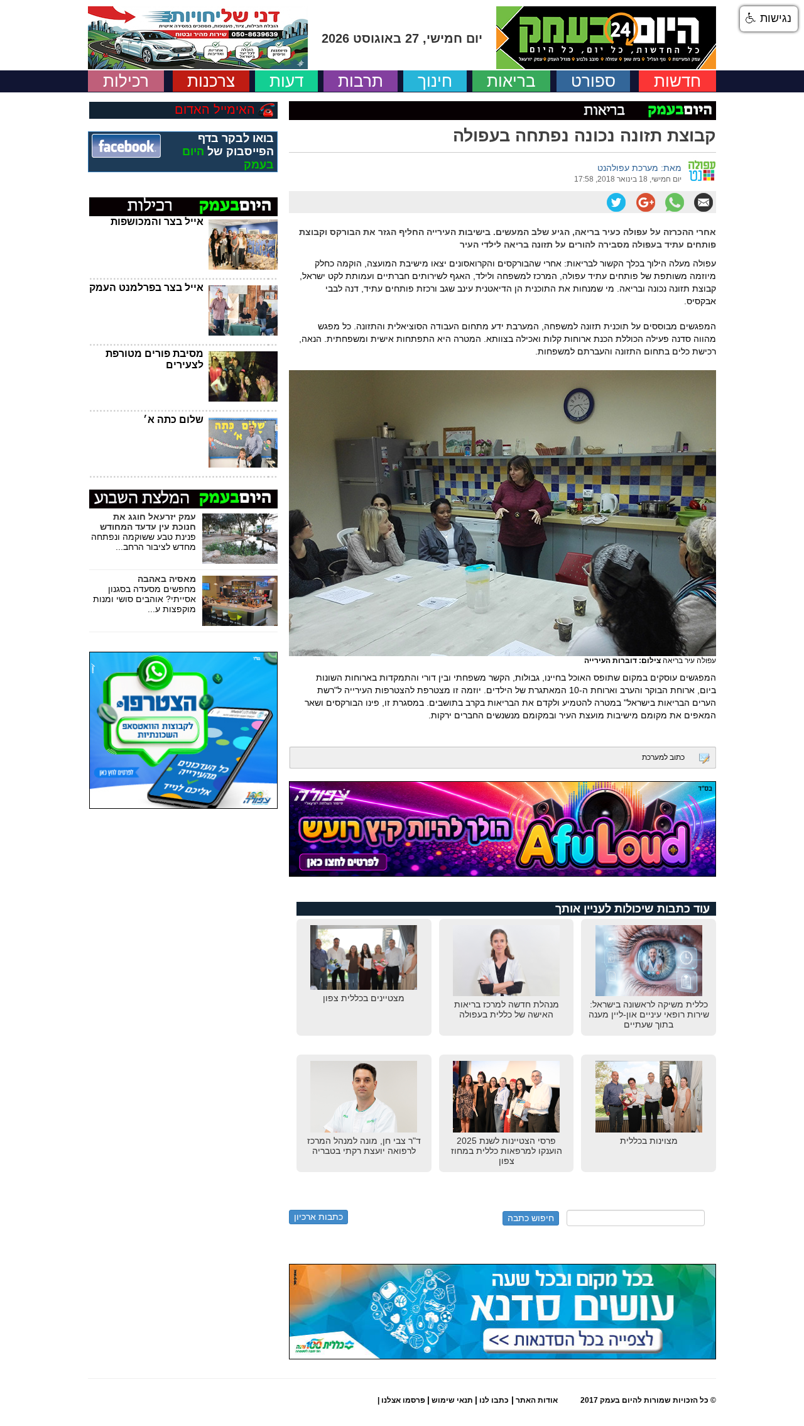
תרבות (360, 81)
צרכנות (211, 81)
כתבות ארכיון (318, 1217)
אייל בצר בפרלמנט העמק (146, 287)
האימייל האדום (215, 109)
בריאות (511, 81)
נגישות (774, 18)
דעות (286, 81)
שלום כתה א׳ (173, 419)
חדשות (677, 81)
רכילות (126, 81)
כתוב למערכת (663, 757)
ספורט (593, 81)
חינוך (435, 81)
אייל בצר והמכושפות (157, 221)
